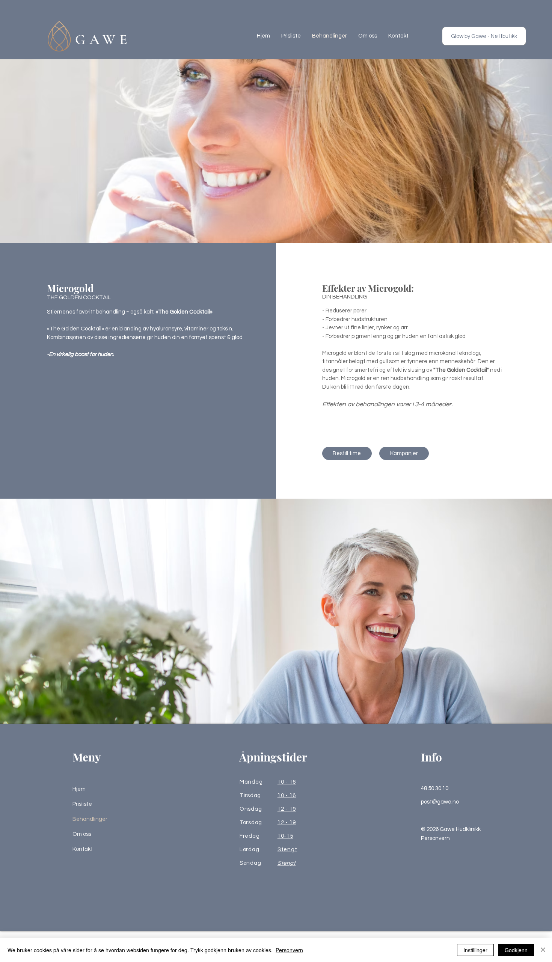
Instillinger (475, 950)
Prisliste (82, 804)
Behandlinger (89, 819)
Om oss (81, 834)
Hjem (79, 789)
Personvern (435, 838)
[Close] (542, 950)
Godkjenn (516, 950)
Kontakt (82, 849)
